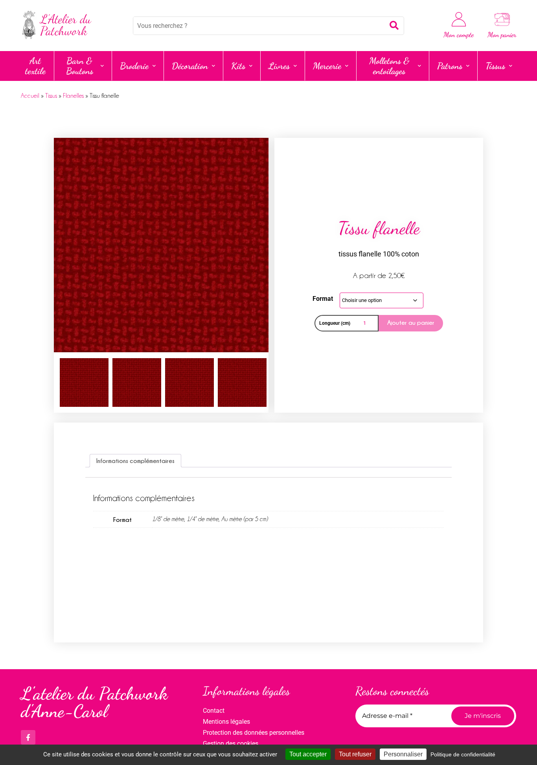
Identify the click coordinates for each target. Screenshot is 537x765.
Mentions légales (226, 721)
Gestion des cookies (230, 743)
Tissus (495, 65)
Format (323, 298)
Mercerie (327, 65)
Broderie (134, 65)
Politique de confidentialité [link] (462, 754)
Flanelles (73, 96)
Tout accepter (308, 754)
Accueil (30, 96)
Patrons (449, 65)
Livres (279, 65)
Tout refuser (355, 754)
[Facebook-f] (28, 737)
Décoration (190, 65)
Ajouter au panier (410, 322)
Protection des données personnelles (253, 732)
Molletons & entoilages (389, 65)
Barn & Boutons (79, 65)
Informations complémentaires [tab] (135, 461)
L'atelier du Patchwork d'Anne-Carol (94, 702)
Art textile (35, 65)
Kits (238, 65)
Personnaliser (403, 754)
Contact (213, 710)
